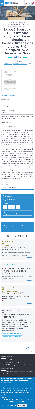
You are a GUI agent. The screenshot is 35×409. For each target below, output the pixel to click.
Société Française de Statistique (10, 362)
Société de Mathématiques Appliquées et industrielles (16, 365)
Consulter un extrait (10, 95)
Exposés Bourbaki (20, 64)
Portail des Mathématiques (9, 376)
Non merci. (22, 406)
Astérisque (8, 64)
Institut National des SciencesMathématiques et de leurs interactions (17, 372)
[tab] (17, 184)
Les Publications (21, 22)
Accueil (11, 22)
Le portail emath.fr (6, 360)
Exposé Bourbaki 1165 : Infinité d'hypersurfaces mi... (16, 25)
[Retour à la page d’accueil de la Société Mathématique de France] (11, 2)
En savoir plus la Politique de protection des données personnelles (17, 400)
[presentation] (28, 143)
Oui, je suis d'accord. (9, 406)
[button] (17, 184)
